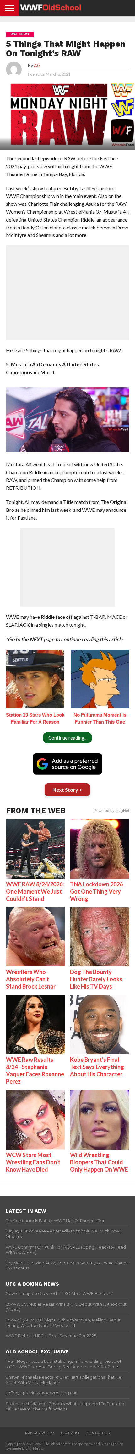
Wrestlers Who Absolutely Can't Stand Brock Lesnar (31, 979)
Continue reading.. (67, 738)
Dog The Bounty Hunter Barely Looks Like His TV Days (96, 979)
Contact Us (98, 1433)
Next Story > (67, 790)
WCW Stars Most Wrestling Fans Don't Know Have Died (33, 1162)
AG (37, 65)
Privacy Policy (39, 1433)
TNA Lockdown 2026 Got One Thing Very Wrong (96, 891)
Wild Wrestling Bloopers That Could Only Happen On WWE (99, 1162)
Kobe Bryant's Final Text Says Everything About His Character (97, 1067)
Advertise (70, 1433)
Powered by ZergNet (111, 810)
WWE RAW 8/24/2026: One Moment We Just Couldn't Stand (35, 891)
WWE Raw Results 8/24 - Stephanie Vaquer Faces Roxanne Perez (35, 1070)
